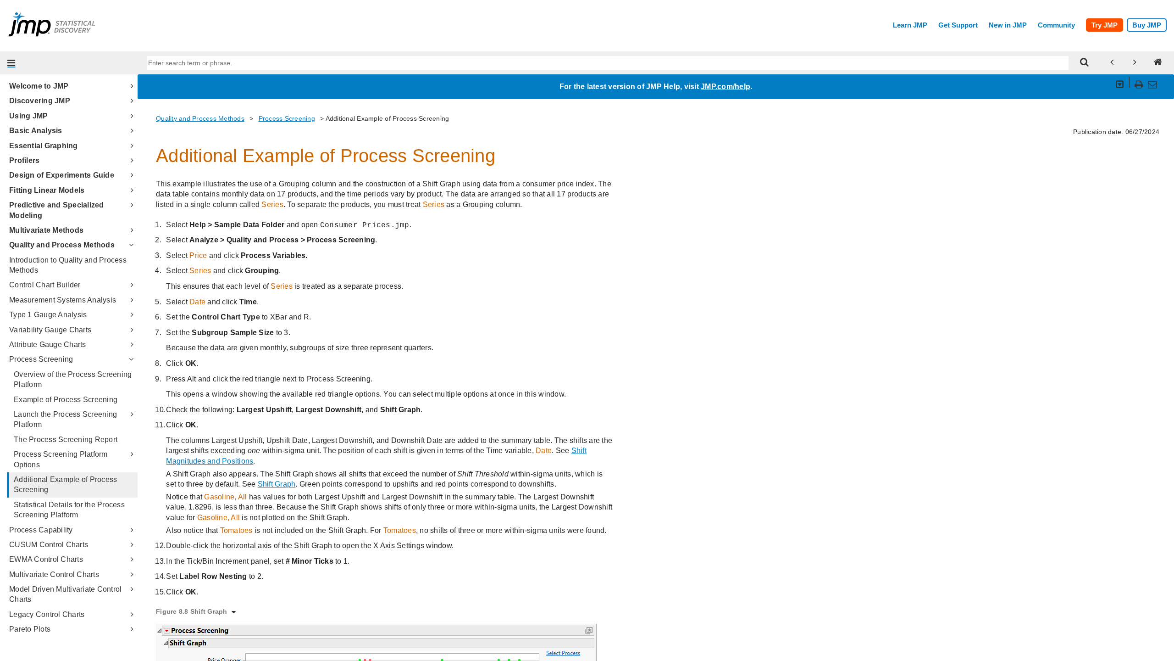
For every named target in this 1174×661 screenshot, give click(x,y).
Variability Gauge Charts (50, 330)
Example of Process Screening (65, 399)
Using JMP (28, 116)
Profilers (24, 160)
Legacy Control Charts (46, 614)
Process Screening (41, 359)
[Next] (1135, 62)
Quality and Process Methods (62, 245)
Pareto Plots (29, 629)
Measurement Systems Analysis (62, 300)
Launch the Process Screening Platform (65, 419)
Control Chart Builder (44, 285)
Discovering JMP (39, 101)
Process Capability (41, 530)
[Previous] (1112, 62)
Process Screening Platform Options (61, 459)
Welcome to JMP (39, 86)
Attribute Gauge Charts (47, 344)
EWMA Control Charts (46, 559)
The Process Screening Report (65, 439)
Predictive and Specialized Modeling (56, 210)
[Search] (1084, 62)
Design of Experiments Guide (61, 175)
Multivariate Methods (46, 230)
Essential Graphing (43, 146)
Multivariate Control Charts (54, 574)
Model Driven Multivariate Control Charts (65, 594)
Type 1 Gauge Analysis (48, 315)
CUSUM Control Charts (48, 545)
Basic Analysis (35, 130)
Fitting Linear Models (46, 190)
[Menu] (11, 62)
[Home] (1157, 62)
